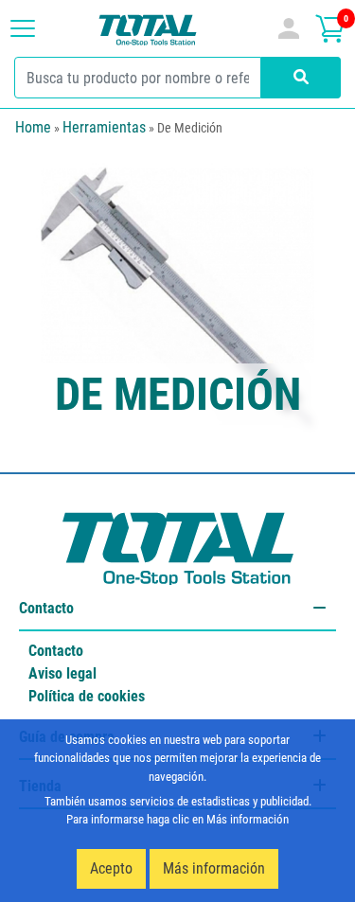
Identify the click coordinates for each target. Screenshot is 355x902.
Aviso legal (62, 673)
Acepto (111, 868)
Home (33, 127)
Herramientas (104, 127)
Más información (214, 868)
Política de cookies (86, 696)
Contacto (55, 651)
